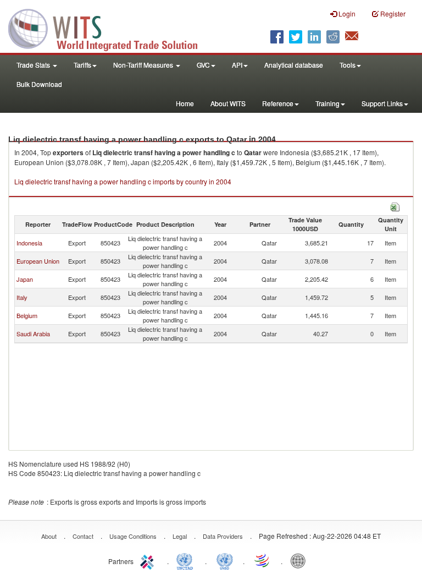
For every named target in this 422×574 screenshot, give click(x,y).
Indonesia (29, 242)
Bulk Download (39, 84)
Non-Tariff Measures (144, 64)
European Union (37, 260)
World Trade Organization (263, 560)
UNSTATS (225, 560)
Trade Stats (34, 64)
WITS (110, 27)
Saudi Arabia (33, 333)
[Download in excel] (395, 205)
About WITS (228, 103)
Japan (24, 279)
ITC (149, 560)
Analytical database (293, 64)
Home (185, 103)
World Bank (301, 560)
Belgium (26, 315)
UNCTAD (187, 560)
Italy (21, 297)
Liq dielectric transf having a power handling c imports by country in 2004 (122, 181)
